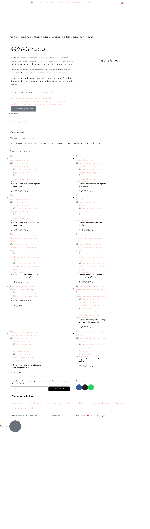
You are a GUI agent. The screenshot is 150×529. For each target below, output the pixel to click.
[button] (108, 61)
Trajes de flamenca (43, 93)
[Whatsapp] (91, 387)
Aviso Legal (119, 403)
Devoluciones (18, 403)
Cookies (79, 403)
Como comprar (53, 403)
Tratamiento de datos (23, 396)
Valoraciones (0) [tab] (20, 122)
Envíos (68, 403)
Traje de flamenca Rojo (22, 301)
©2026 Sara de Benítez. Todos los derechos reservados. (37, 416)
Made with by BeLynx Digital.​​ (91, 416)
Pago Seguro (35, 403)
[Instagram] (85, 387)
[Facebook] (79, 387)
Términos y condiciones (98, 403)
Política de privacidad (22, 409)
